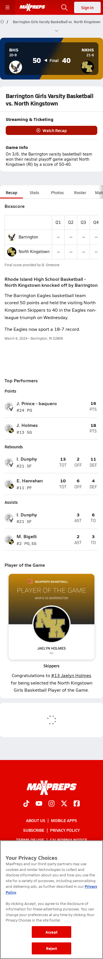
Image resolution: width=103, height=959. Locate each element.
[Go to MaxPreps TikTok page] (26, 804)
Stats (34, 192)
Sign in (87, 7)
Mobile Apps (64, 820)
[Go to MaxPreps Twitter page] (64, 804)
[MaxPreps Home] (32, 7)
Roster (80, 192)
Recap (11, 192)
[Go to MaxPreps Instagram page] (51, 804)
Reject (51, 948)
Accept (51, 932)
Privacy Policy (65, 830)
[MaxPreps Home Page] (2, 26)
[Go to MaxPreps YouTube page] (38, 804)
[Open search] (64, 7)
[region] (51, 899)
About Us (35, 820)
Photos (57, 192)
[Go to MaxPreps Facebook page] (76, 804)
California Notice (68, 840)
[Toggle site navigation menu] (7, 7)
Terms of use (30, 840)
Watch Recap (55, 130)
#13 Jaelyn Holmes (71, 675)
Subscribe (33, 830)
